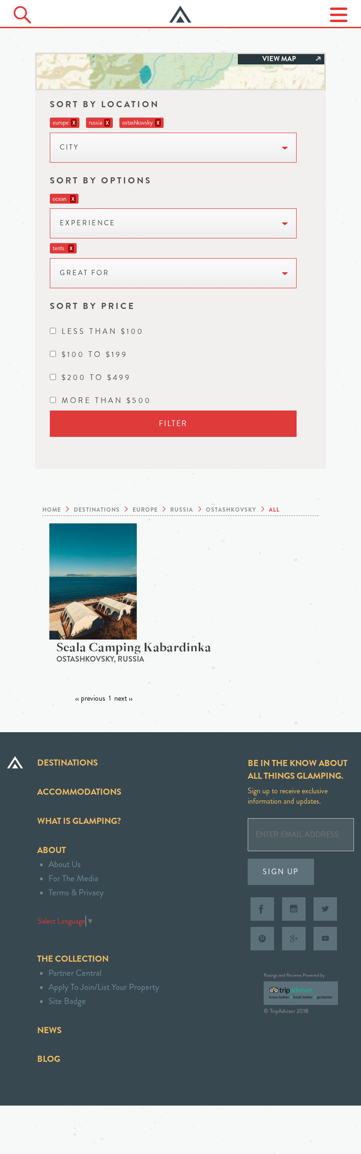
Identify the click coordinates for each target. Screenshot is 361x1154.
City (69, 147)
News (49, 1030)
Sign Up (281, 871)
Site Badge (67, 1001)
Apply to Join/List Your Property (103, 986)
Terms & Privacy (76, 892)
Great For (85, 273)
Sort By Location (104, 104)
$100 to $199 (95, 354)
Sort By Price (92, 306)
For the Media (73, 878)
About (51, 850)
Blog (48, 1058)
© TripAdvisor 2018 (286, 1011)
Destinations (67, 762)
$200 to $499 (96, 377)
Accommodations (79, 791)
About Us (64, 864)
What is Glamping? (79, 820)
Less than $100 (103, 331)
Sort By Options (101, 180)
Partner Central (75, 972)
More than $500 (106, 400)
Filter (173, 423)
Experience (88, 223)
